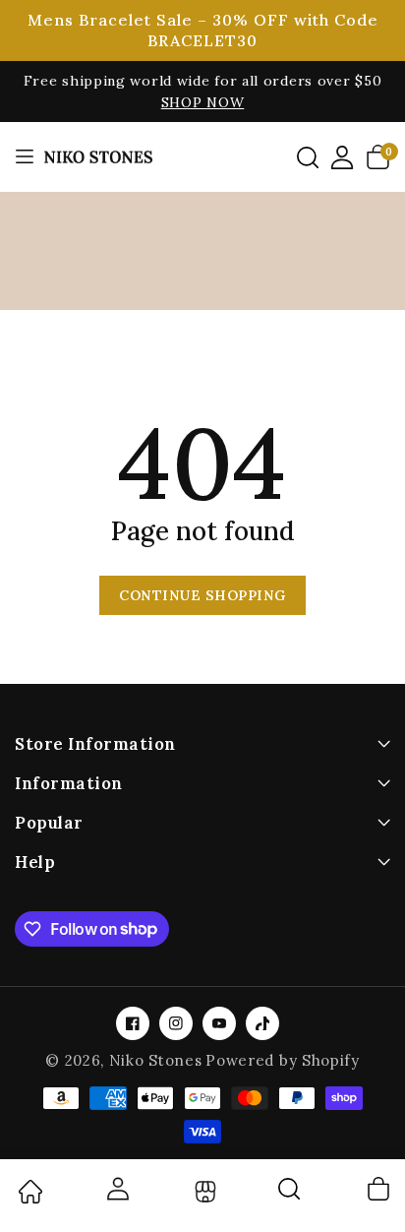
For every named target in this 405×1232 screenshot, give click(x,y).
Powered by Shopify (282, 1060)
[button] (307, 157)
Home (29, 1191)
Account (116, 1188)
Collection (203, 1191)
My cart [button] (377, 1188)
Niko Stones (155, 1060)
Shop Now (203, 102)
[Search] (290, 1195)
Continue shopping (202, 595)
